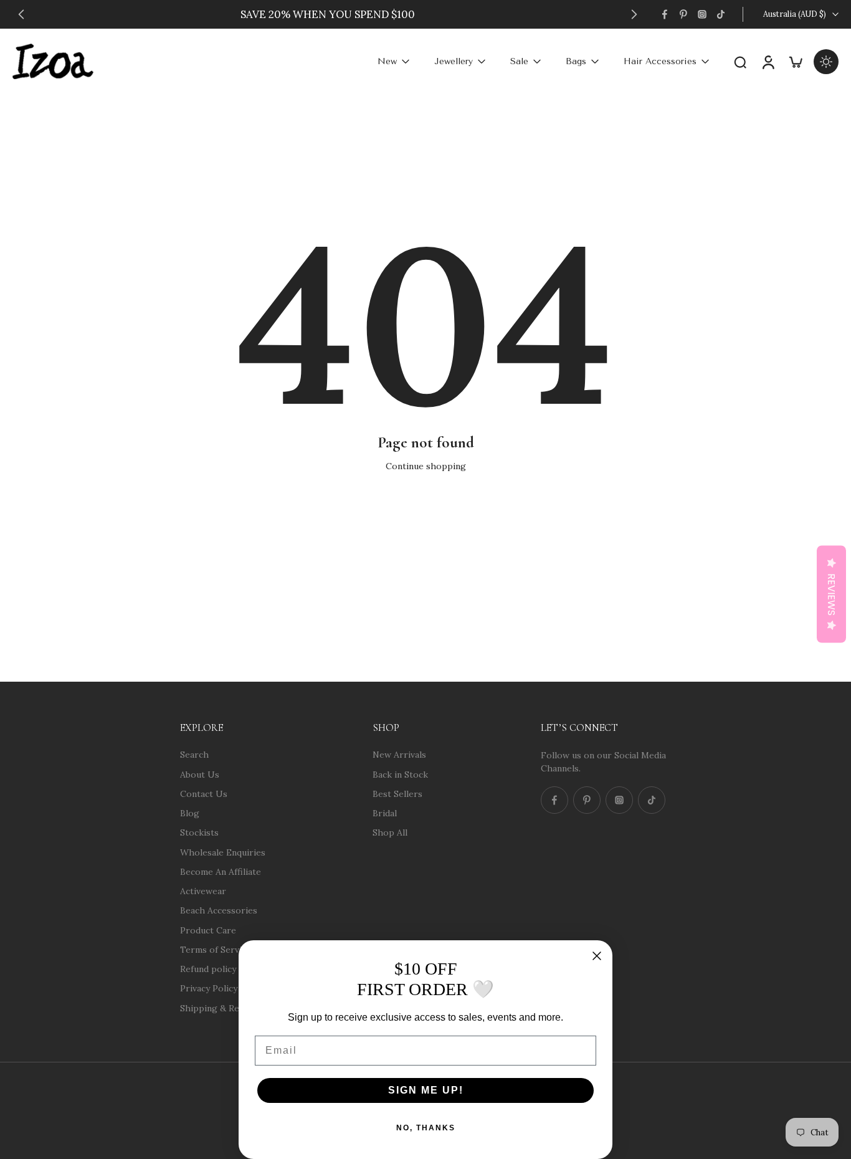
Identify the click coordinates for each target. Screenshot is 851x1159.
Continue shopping (426, 466)
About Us (199, 774)
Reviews (831, 594)
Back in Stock (400, 774)
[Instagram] (702, 14)
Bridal (385, 813)
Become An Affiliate (220, 871)
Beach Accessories (218, 910)
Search (194, 754)
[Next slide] (634, 14)
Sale (519, 61)
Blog (189, 813)
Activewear (203, 891)
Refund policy (208, 969)
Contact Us (203, 793)
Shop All (390, 832)
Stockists (199, 832)
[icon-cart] (795, 61)
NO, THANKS (425, 1127)
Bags (576, 61)
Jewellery (453, 61)
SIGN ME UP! (426, 1090)
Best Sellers (397, 793)
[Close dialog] (596, 956)
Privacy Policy (208, 988)
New (387, 61)
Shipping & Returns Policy (234, 1007)
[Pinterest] (683, 14)
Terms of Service (215, 949)
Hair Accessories (660, 61)
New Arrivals (399, 754)
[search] (740, 61)
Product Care (208, 929)
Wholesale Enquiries (222, 851)
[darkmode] (826, 61)
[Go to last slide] (21, 14)
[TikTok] (720, 14)
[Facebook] (664, 14)
